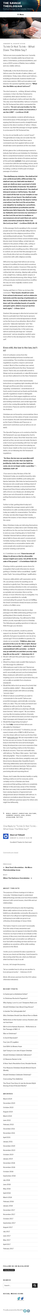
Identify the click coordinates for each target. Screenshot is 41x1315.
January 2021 (8, 1142)
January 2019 (8, 1159)
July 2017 (6, 1232)
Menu (22, 14)
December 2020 (9, 1146)
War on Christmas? (10, 1034)
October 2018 (8, 1172)
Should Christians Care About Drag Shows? (18, 1007)
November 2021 (9, 1133)
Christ (15, 813)
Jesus (28, 815)
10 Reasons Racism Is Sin (12, 1059)
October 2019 (8, 1154)
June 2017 (7, 1236)
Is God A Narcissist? (10, 1038)
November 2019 (9, 1150)
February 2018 (8, 1201)
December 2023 (9, 1103)
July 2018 (6, 1180)
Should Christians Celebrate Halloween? (17, 1055)
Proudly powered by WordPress (14, 1310)
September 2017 (9, 1223)
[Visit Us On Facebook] (22, 1299)
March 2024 (7, 1099)
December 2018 (9, 1163)
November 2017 (9, 1214)
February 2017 (8, 1249)
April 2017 (7, 1244)
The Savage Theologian (12, 5)
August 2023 (8, 1112)
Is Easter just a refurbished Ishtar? (15, 994)
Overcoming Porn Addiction (13, 1079)
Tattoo (19, 817)
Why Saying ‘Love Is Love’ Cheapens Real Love (20, 1003)
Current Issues (13, 815)
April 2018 (7, 1193)
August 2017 (8, 1227)
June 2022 (7, 1120)
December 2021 (9, 1129)
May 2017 (6, 1240)
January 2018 (8, 1206)
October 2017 (8, 1219)
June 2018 (7, 1184)
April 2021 (7, 1137)
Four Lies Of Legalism (11, 1042)
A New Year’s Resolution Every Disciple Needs (19, 1063)
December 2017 (9, 1210)
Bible (8, 813)
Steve (22, 43)
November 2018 (9, 1167)
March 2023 (7, 1116)
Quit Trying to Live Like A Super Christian (17, 1051)
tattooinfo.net (13, 738)
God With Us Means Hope (12, 1046)
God (23, 815)
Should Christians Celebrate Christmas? (17, 1075)
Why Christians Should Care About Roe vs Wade (20, 1015)
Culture (32, 813)
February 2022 (8, 1124)
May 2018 (7, 1189)
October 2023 (8, 1107)
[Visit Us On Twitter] (18, 1299)
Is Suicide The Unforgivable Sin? (14, 1011)
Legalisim (10, 817)
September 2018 (9, 1176)
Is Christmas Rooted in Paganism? (15, 998)
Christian (23, 813)
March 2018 (7, 1197)
